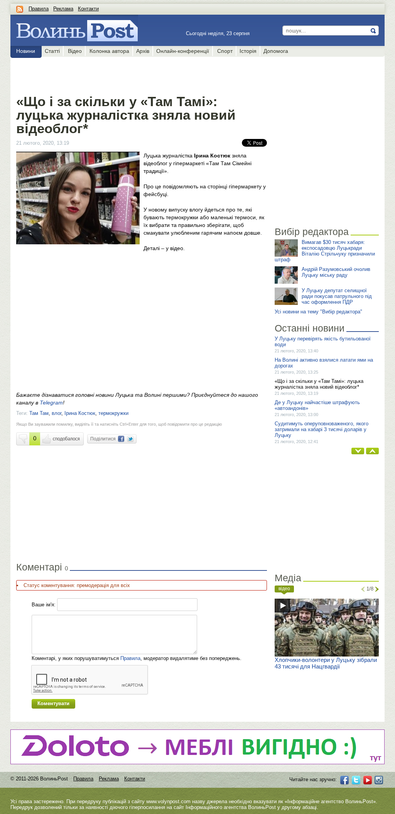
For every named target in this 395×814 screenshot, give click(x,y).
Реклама (63, 9)
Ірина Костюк (79, 413)
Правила (39, 9)
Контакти (88, 9)
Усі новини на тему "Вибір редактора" (318, 312)
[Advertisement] (141, 74)
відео (284, 588)
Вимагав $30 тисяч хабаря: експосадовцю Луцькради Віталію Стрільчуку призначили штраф (325, 250)
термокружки (113, 413)
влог (56, 413)
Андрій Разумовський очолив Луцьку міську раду (336, 272)
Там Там (39, 413)
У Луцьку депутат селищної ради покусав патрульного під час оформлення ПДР (337, 296)
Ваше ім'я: (44, 605)
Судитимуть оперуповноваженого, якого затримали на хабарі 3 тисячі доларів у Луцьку (321, 429)
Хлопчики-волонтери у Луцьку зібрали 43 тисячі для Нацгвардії (326, 663)
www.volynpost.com (168, 801)
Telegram (51, 402)
